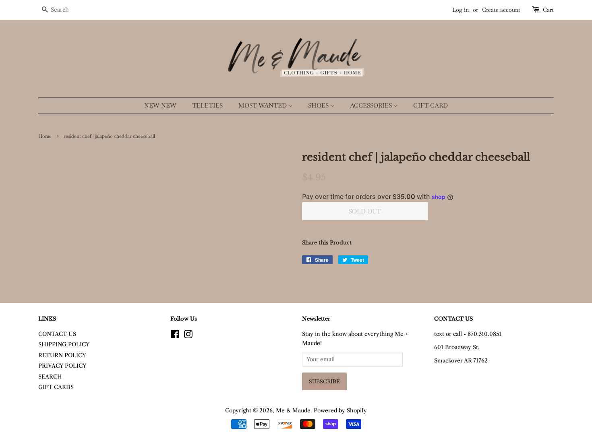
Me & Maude (293, 410)
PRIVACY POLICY (62, 365)
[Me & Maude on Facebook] (175, 336)
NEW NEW (160, 105)
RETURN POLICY (62, 355)
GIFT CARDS (56, 387)
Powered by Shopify (340, 410)
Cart (548, 9)
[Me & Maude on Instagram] (188, 336)
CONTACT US (57, 334)
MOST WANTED (263, 105)
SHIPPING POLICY (64, 344)
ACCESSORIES (371, 105)
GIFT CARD (430, 105)
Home (45, 136)
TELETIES (207, 105)
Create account (501, 9)
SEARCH (50, 376)
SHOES (319, 105)
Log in (460, 9)
